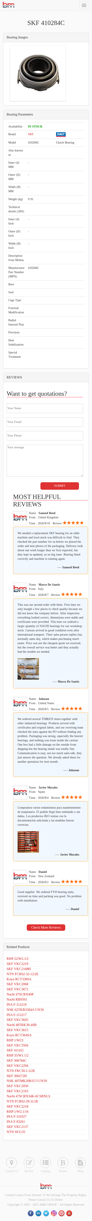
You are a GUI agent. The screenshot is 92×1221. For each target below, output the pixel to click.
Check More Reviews (46, 927)
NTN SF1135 (16, 1132)
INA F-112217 (17, 1015)
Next (58, 73)
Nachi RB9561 (17, 999)
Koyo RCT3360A (19, 979)
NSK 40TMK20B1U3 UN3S (27, 1081)
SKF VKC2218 (17, 1106)
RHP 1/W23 (15, 1040)
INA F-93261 (16, 1121)
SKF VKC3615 (17, 1030)
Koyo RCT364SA (19, 1035)
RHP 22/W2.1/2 (17, 958)
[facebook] (31, 1213)
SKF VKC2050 (17, 1086)
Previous (17, 73)
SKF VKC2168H (19, 969)
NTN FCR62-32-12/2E (23, 974)
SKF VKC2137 (17, 1127)
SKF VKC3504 (17, 1045)
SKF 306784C (17, 1060)
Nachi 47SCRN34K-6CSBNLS (28, 1096)
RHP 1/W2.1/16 (17, 1111)
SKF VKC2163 (17, 1091)
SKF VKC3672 (17, 989)
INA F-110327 (17, 1116)
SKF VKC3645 (17, 1020)
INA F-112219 (17, 1004)
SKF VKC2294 (17, 1065)
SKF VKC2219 (17, 964)
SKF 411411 (15, 1050)
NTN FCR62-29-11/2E (22, 1101)
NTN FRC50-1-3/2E (21, 1071)
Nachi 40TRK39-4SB (22, 1025)
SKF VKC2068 (17, 984)
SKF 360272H (17, 1076)
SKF (31, 134)
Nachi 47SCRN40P (20, 994)
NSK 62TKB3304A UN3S (25, 1009)
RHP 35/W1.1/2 (17, 1055)
